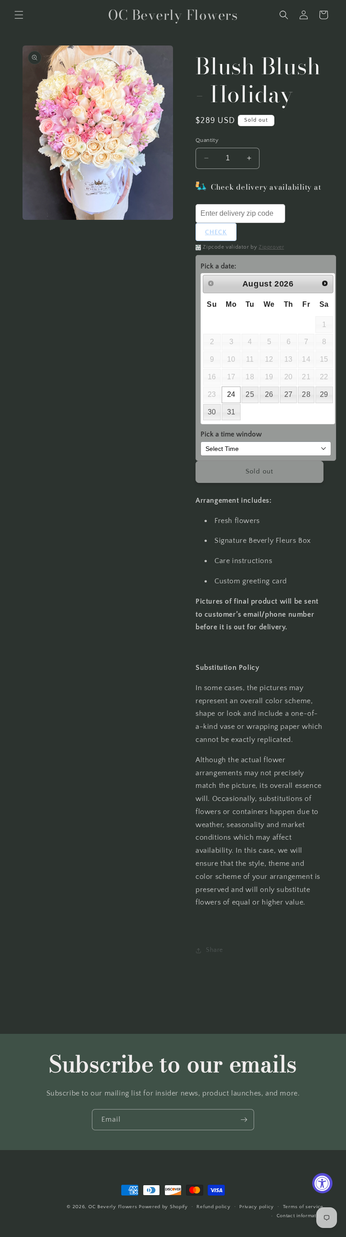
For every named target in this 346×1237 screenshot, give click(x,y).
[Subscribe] (244, 1119)
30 (212, 412)
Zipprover (271, 247)
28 (306, 394)
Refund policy (213, 1207)
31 (231, 412)
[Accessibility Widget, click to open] (322, 1183)
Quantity (207, 140)
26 (269, 394)
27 (288, 394)
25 (250, 394)
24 (231, 394)
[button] (19, 15)
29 (324, 394)
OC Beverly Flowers (112, 1207)
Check (216, 232)
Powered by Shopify (163, 1207)
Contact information (300, 1216)
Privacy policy (256, 1207)
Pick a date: (218, 266)
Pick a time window (231, 434)
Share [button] (214, 950)
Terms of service (303, 1207)
